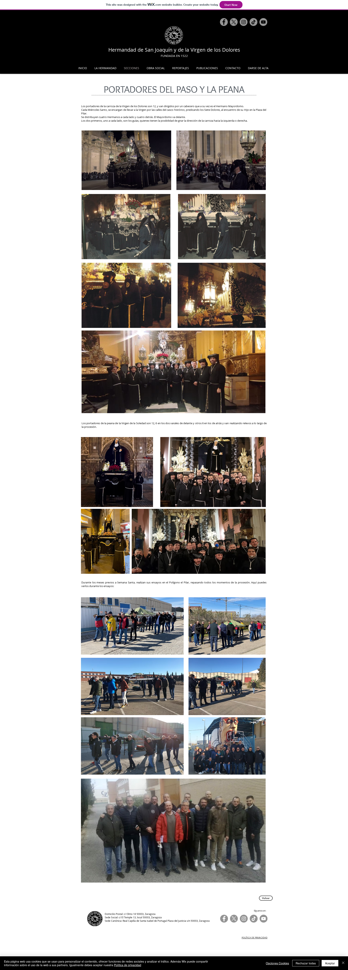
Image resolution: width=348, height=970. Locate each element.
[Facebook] (224, 22)
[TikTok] (253, 22)
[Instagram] (244, 22)
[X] (234, 22)
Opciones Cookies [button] (277, 963)
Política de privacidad (127, 965)
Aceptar (330, 963)
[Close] (343, 963)
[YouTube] (263, 22)
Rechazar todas (306, 963)
